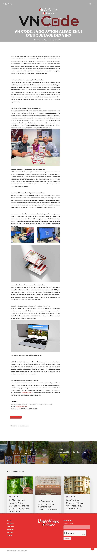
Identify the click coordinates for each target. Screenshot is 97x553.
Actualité (44, 27)
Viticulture (52, 27)
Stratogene (13, 425)
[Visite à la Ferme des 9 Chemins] (24, 452)
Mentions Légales (11, 550)
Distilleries (10, 526)
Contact (9, 535)
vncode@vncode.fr (21, 406)
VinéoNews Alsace (42, 40)
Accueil (9, 520)
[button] (94, 4)
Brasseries (10, 529)
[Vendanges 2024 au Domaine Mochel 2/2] (72, 452)
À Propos (10, 532)
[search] (90, 4)
